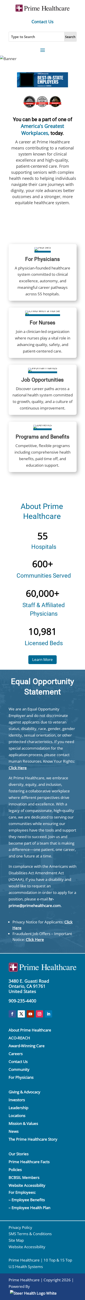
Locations (17, 1115)
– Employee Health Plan (29, 1207)
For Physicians (21, 1077)
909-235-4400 (22, 1001)
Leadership (18, 1107)
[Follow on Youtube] (30, 1013)
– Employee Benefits (27, 1199)
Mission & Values (23, 1123)
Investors (17, 1099)
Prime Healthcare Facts (29, 1161)
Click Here (18, 767)
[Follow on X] (21, 1013)
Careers (16, 1053)
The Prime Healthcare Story (33, 1139)
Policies (15, 1169)
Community (19, 1069)
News (14, 1131)
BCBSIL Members (24, 1177)
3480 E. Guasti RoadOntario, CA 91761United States (29, 986)
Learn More (42, 659)
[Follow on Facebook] (12, 1013)
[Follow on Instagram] (39, 1013)
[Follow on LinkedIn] (48, 1013)
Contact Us (42, 22)
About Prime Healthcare (30, 1030)
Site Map (16, 1240)
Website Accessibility (27, 1185)
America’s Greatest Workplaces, (42, 129)
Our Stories (19, 1153)
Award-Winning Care (27, 1045)
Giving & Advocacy (24, 1091)
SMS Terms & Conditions (30, 1233)
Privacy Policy (20, 1227)
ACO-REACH (19, 1037)
